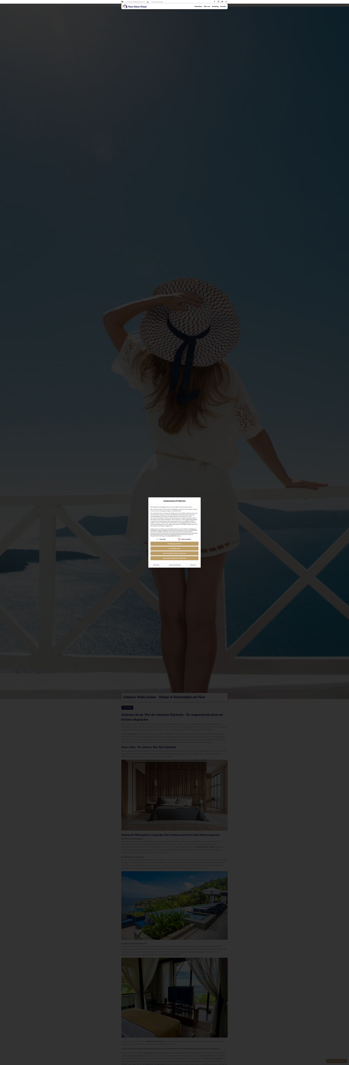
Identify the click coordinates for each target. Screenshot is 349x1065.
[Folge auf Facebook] (214, 1)
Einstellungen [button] (184, 522)
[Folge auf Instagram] (218, 1)
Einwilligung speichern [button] (174, 544)
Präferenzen (156, 565)
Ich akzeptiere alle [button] (174, 548)
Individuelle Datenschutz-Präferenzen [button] (174, 558)
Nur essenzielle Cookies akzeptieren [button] (174, 553)
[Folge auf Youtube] (222, 1)
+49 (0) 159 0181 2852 (157, 2)
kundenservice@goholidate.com (135, 1)
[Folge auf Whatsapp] (226, 1)
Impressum (193, 565)
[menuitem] (199, 6)
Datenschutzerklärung (191, 519)
